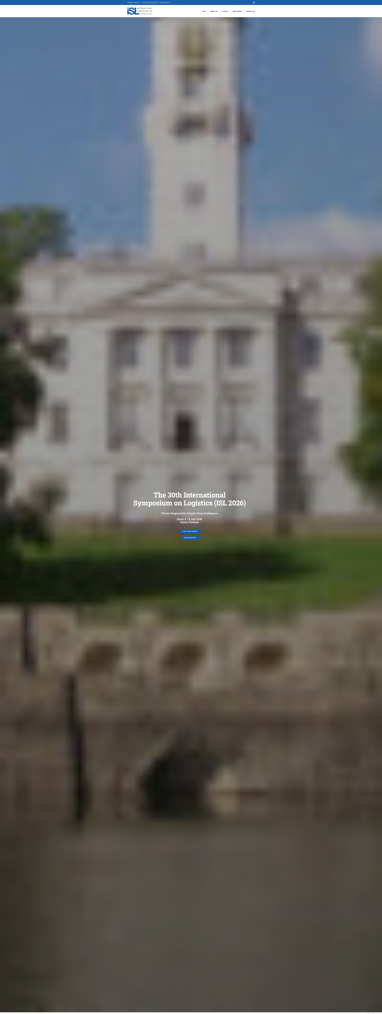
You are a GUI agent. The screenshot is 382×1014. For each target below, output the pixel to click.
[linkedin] (254, 2)
